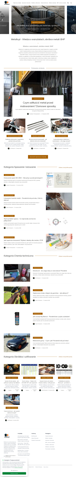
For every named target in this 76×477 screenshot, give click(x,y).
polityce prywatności (19, 467)
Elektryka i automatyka (61, 136)
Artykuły (20, 433)
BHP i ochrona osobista (61, 2)
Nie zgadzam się (14, 470)
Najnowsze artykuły (17, 2)
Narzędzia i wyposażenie (38, 136)
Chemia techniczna (44, 2)
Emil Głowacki (34, 436)
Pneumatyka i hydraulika (50, 448)
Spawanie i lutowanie (26, 2)
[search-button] (68, 3)
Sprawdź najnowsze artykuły (38, 157)
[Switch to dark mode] (71, 3)
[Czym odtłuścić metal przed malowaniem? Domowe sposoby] (38, 94)
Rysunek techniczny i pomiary (14, 136)
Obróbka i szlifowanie (35, 2)
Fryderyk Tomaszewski (36, 440)
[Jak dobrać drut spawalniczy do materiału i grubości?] (38, 20)
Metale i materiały (52, 2)
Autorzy (34, 433)
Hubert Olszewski (35, 438)
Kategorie (48, 433)
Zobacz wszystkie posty (65, 167)
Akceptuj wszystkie (14, 473)
